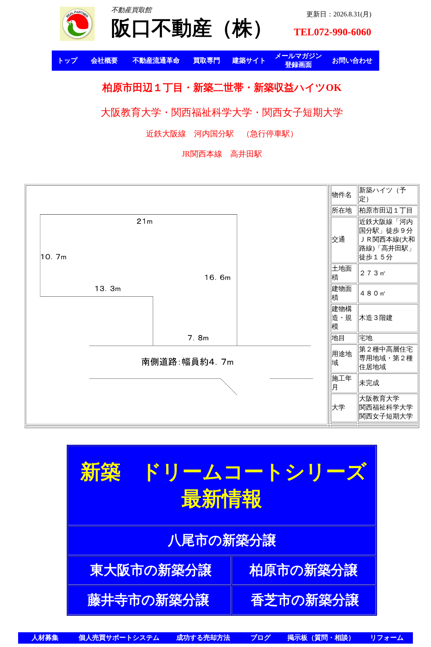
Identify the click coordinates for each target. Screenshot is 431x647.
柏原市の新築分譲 (304, 570)
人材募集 (45, 637)
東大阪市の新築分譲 (151, 570)
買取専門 (206, 60)
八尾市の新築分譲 (222, 540)
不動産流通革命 (156, 60)
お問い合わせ (352, 60)
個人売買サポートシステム (119, 637)
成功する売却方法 (203, 637)
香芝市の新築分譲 (305, 599)
